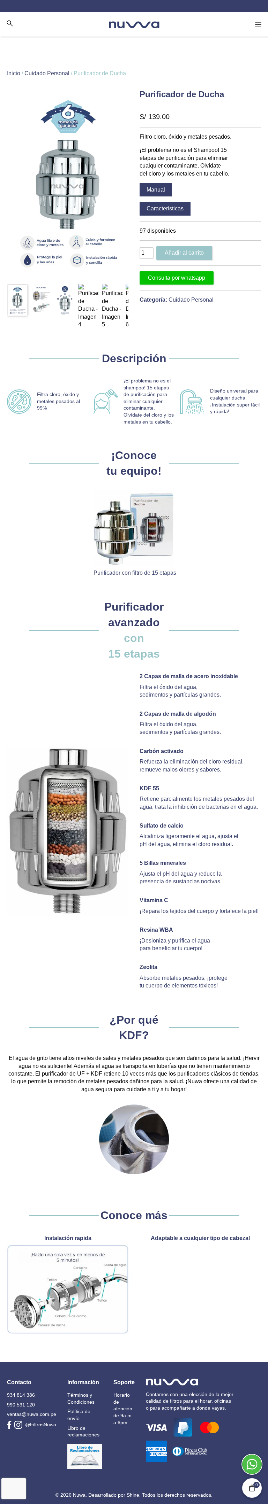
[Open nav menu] (258, 24)
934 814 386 (21, 1395)
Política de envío (78, 1415)
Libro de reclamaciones (83, 1431)
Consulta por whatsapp (176, 278)
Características (165, 208)
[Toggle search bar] (10, 23)
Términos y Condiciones (81, 1398)
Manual (156, 190)
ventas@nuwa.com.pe (31, 1414)
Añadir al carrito (184, 253)
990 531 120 (21, 1405)
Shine (133, 1495)
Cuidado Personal (46, 73)
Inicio (13, 73)
